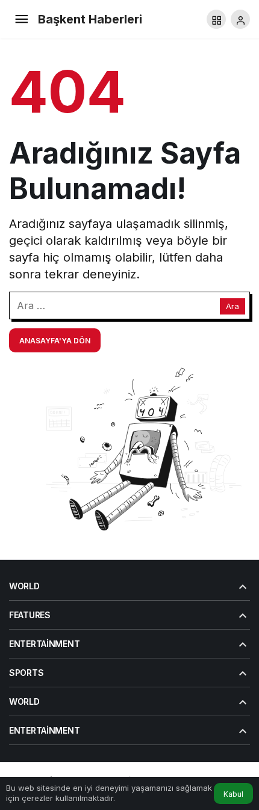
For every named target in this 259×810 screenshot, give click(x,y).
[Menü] (21, 19)
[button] (216, 19)
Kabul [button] (233, 794)
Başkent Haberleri (90, 19)
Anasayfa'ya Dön (54, 340)
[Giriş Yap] (240, 19)
